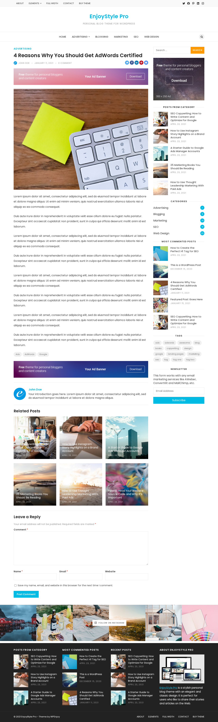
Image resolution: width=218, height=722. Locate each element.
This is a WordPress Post (185, 265)
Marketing (160, 221)
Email (63, 571)
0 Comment (65, 63)
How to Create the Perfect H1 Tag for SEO (184, 249)
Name (18, 571)
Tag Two (190, 359)
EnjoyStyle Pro (109, 16)
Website (110, 571)
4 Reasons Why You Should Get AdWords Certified (183, 285)
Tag (166, 359)
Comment (21, 529)
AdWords (29, 354)
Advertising (23, 48)
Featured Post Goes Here (186, 299)
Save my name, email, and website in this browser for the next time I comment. (65, 585)
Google (43, 354)
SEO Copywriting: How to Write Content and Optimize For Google (185, 117)
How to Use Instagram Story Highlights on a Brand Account (187, 134)
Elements (34, 3)
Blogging (159, 214)
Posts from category (179, 107)
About (20, 3)
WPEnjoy (55, 716)
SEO (156, 227)
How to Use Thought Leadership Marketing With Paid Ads (187, 185)
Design (187, 348)
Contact (68, 3)
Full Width (52, 3)
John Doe (24, 63)
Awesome (184, 342)
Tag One (177, 359)
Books (158, 348)
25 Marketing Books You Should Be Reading (185, 166)
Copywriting (173, 348)
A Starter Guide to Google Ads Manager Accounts (187, 149)
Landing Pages (176, 353)
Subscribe (178, 400)
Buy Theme (85, 3)
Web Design (161, 233)
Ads (18, 354)
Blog (197, 342)
